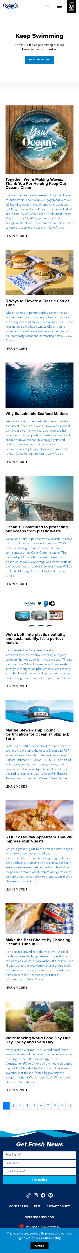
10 (69, 1105)
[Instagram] (36, 1195)
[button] (59, 6)
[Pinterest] (50, 1195)
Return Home (39, 60)
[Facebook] (43, 1195)
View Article (56, 227)
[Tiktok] (28, 1195)
